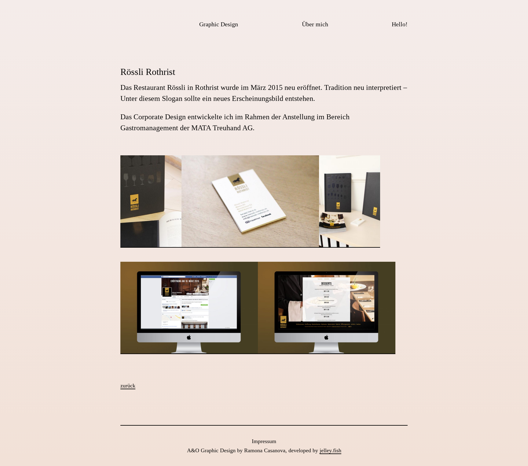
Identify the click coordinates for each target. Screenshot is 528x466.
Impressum (264, 441)
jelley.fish (330, 450)
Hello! (400, 24)
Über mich (315, 24)
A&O (128, 23)
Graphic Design (218, 24)
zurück (127, 386)
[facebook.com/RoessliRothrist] (189, 353)
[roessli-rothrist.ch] (326, 353)
